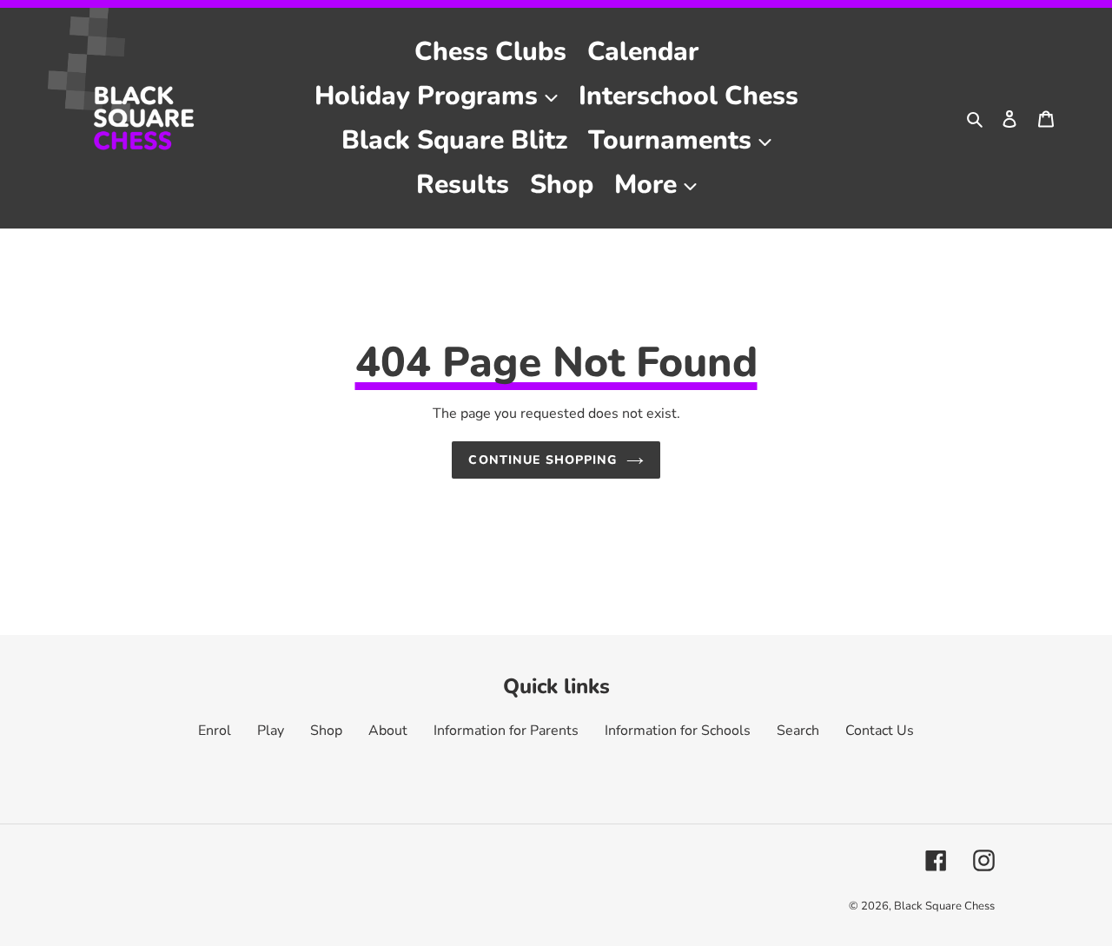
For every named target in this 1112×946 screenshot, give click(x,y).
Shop (326, 730)
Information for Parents (506, 730)
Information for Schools (678, 730)
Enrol (214, 730)
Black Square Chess (944, 906)
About (387, 730)
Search (798, 730)
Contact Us (879, 730)
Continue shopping (542, 460)
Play (270, 730)
